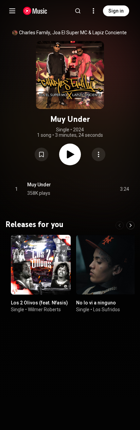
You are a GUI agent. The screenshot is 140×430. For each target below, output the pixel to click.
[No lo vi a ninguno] (106, 265)
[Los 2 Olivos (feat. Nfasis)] (41, 265)
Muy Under (39, 184)
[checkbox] (124, 189)
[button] (41, 154)
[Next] (130, 225)
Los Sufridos (106, 309)
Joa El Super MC (69, 32)
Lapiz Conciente (109, 32)
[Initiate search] (77, 10)
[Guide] (12, 11)
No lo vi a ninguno (96, 302)
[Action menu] (98, 154)
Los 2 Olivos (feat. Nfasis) (39, 302)
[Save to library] (41, 154)
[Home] (35, 11)
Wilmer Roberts (44, 309)
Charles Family (34, 32)
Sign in (116, 11)
